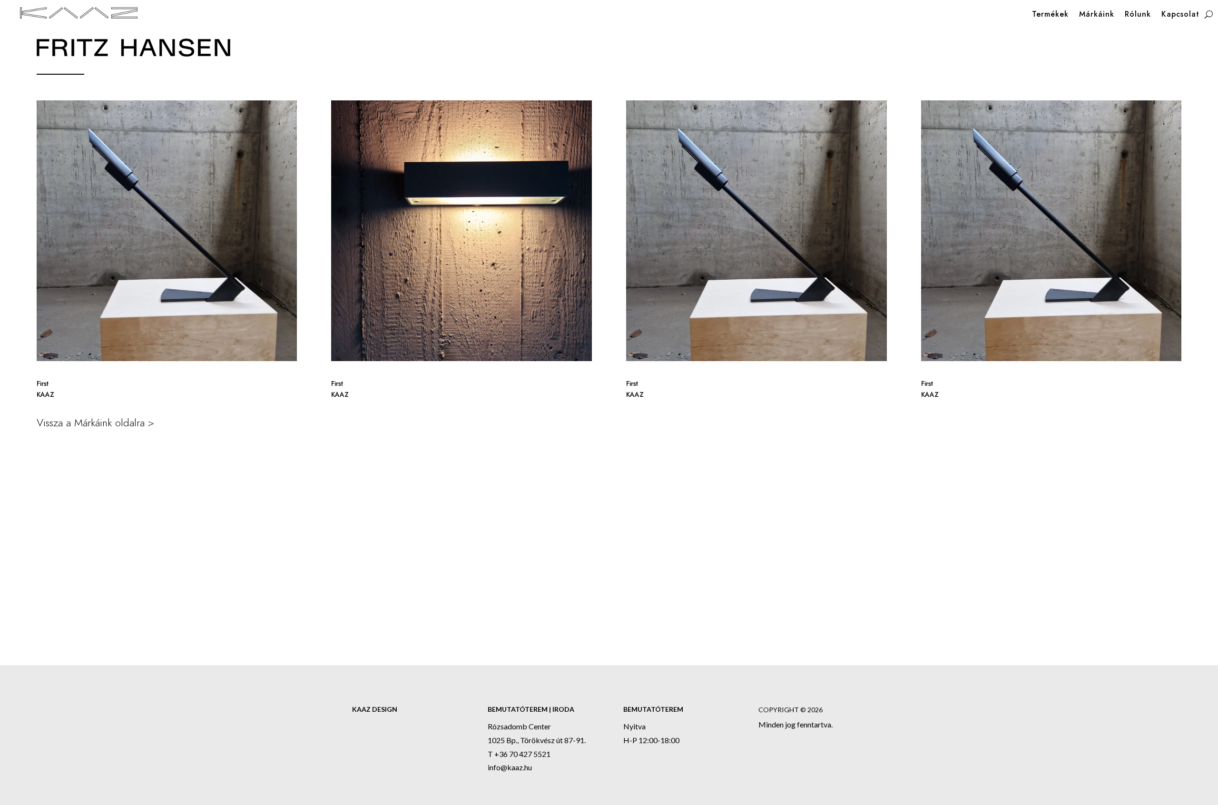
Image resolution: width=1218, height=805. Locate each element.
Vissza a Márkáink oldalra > (95, 422)
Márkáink (1096, 15)
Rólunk (1138, 15)
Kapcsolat (1180, 15)
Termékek (1050, 15)
